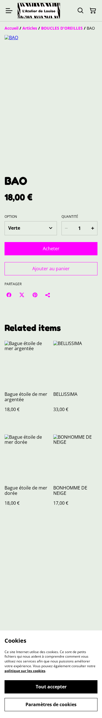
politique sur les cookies (25, 670)
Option (11, 217)
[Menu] (9, 10)
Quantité (69, 217)
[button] (20, 156)
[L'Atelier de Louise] (39, 10)
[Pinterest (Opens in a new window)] (35, 295)
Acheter (51, 248)
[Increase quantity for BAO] (92, 228)
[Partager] (48, 295)
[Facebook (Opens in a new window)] (9, 295)
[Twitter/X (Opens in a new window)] (22, 295)
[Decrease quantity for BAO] (66, 228)
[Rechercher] (80, 11)
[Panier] (93, 11)
